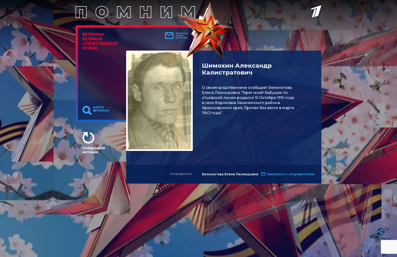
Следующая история (93, 150)
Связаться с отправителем (291, 174)
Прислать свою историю (182, 35)
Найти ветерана (101, 109)
